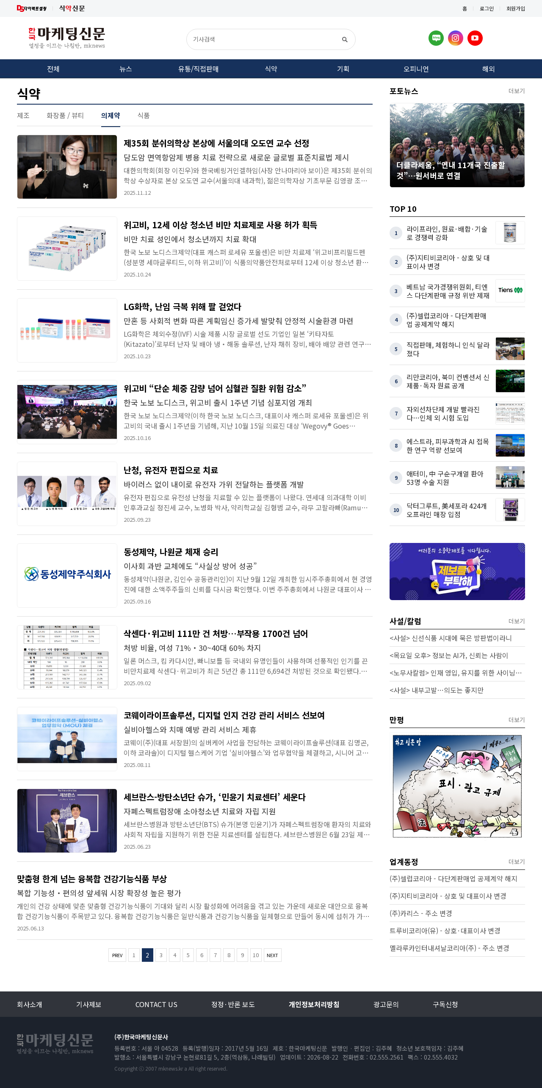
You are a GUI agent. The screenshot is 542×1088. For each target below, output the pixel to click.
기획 (343, 69)
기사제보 (89, 1004)
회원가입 (515, 8)
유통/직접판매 (198, 69)
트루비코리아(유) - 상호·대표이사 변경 (445, 930)
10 (256, 955)
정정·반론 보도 (233, 1004)
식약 (271, 69)
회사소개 (29, 1004)
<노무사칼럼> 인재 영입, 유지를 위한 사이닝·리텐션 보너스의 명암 (457, 672)
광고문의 (386, 1004)
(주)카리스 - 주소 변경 (421, 913)
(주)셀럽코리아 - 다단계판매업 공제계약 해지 (453, 878)
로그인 (487, 8)
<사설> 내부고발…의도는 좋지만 (437, 690)
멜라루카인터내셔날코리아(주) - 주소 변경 (449, 948)
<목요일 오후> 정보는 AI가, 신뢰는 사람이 (449, 655)
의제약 (110, 115)
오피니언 (416, 69)
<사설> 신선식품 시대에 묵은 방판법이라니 (451, 638)
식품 (143, 115)
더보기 (517, 91)
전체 (53, 69)
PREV (117, 955)
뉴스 (125, 69)
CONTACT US (156, 1004)
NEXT (272, 955)
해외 (488, 69)
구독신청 (445, 1004)
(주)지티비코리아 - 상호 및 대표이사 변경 (448, 896)
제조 (23, 115)
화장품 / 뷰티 (65, 115)
